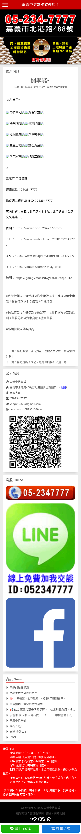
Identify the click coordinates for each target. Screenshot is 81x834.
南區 (49, 813)
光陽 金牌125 (18, 731)
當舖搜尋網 (37, 813)
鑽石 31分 (16, 726)
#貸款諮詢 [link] (27, 329)
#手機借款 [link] (45, 301)
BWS (13, 737)
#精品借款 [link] (13, 312)
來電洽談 (63, 829)
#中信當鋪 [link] (27, 296)
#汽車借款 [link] (42, 296)
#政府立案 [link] (56, 312)
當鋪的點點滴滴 (19, 687)
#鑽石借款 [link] (16, 301)
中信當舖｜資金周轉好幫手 (26, 704)
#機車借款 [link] (56, 296)
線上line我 (23, 829)
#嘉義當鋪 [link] (13, 296)
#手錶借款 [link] (27, 312)
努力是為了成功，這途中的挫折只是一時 (41, 362)
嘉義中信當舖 (60, 87)
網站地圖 (59, 813)
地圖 (63, 387)
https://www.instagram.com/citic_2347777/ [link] (44, 256)
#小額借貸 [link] (13, 329)
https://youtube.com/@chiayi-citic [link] (38, 267)
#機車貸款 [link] (45, 318)
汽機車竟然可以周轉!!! (23, 693)
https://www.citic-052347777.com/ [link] (39, 228)
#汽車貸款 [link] (31, 318)
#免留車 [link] (40, 312)
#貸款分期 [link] (16, 318)
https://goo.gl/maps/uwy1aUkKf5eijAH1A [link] (44, 278)
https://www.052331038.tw (26, 409)
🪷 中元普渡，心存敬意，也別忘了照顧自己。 (38, 698)
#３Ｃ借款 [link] (31, 301)
